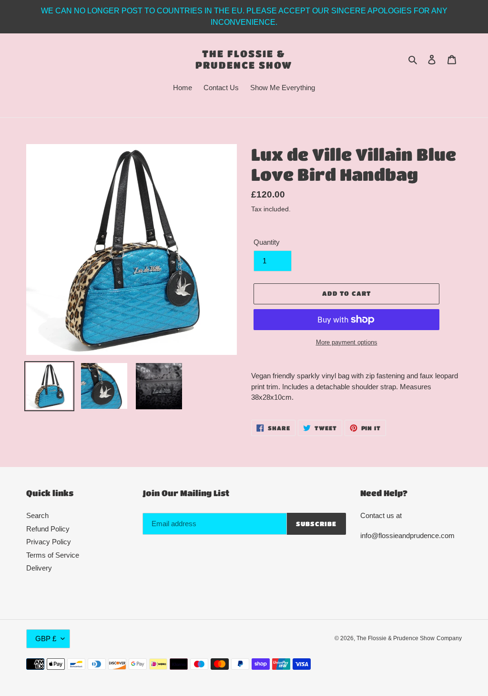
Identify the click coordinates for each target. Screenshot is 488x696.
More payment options (346, 342)
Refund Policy (48, 529)
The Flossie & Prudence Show (243, 59)
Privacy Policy (48, 542)
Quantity (267, 242)
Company (449, 638)
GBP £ (45, 638)
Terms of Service (52, 555)
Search (37, 515)
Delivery (39, 568)
